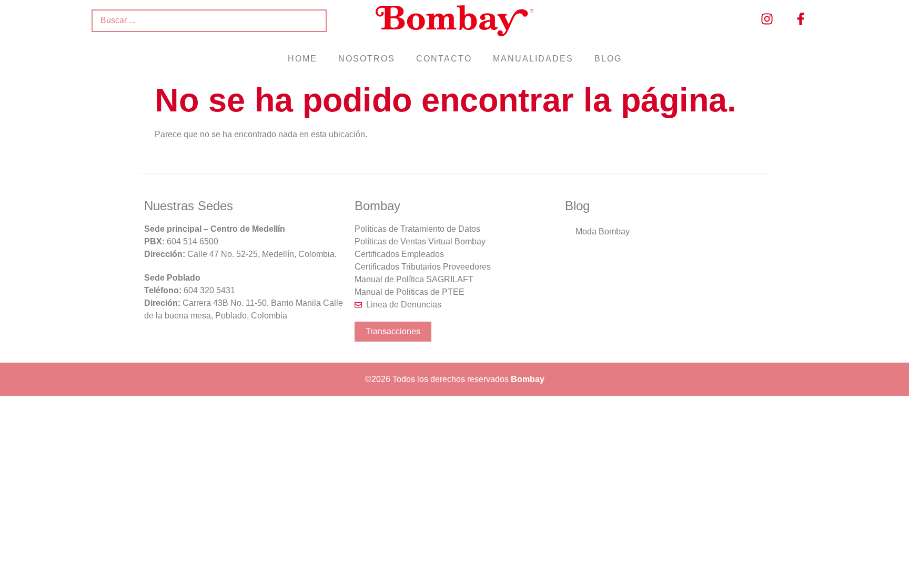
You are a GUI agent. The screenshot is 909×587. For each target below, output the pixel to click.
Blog (608, 58)
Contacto (444, 58)
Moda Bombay (602, 231)
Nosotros (366, 58)
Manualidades (533, 58)
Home (302, 58)
